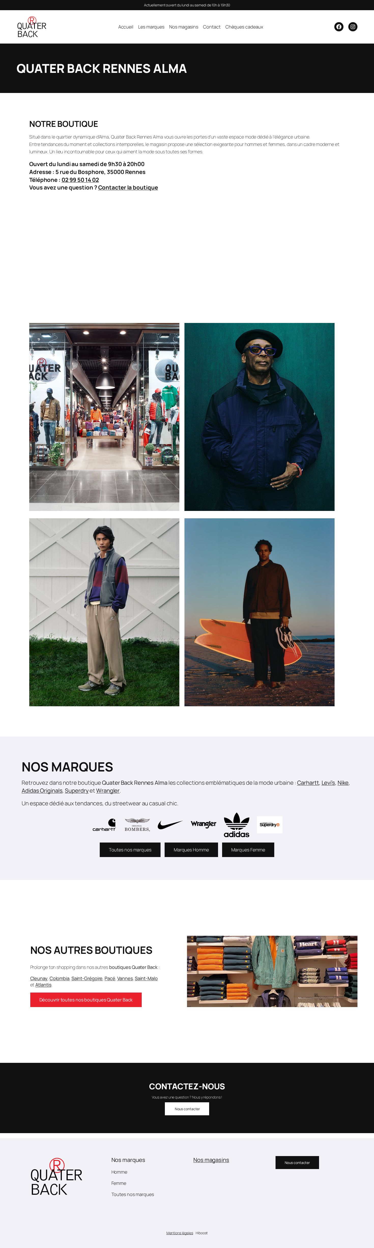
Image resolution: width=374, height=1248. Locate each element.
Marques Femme (248, 850)
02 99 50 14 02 (80, 180)
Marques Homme (191, 850)
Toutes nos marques (130, 850)
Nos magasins (211, 1160)
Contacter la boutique (128, 187)
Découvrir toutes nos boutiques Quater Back (86, 1000)
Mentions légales (179, 1232)
